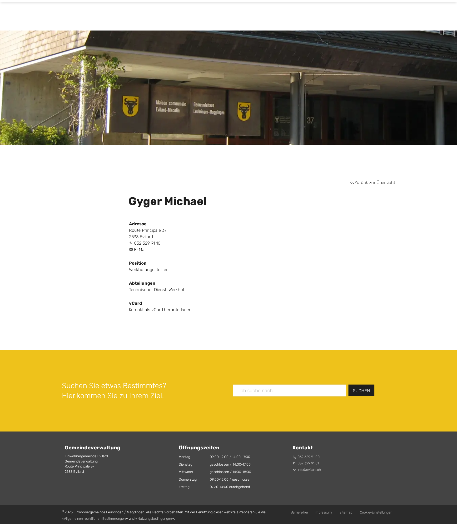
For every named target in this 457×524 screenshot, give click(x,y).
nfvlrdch (309, 470)
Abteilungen (142, 283)
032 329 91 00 (309, 457)
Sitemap (345, 512)
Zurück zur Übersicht (374, 182)
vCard (135, 303)
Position (138, 263)
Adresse (138, 223)
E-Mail (140, 249)
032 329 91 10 (147, 243)
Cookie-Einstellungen (376, 512)
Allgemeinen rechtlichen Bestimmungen (95, 519)
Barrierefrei (299, 512)
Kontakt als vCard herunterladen (160, 309)
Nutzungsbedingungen (155, 519)
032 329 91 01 (308, 463)
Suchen (361, 390)
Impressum (323, 512)
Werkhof (176, 289)
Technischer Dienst (147, 289)
